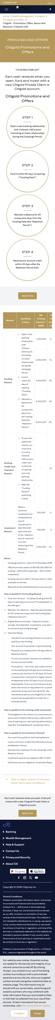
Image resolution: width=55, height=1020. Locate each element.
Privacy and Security (18, 857)
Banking (11, 831)
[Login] (50, 9)
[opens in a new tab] (18, 871)
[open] (6, 9)
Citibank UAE (9, 2)
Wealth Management (18, 838)
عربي (49, 2)
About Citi (12, 863)
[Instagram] (24, 877)
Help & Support (15, 844)
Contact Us (12, 850)
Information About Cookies (35, 1005)
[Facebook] (19, 877)
